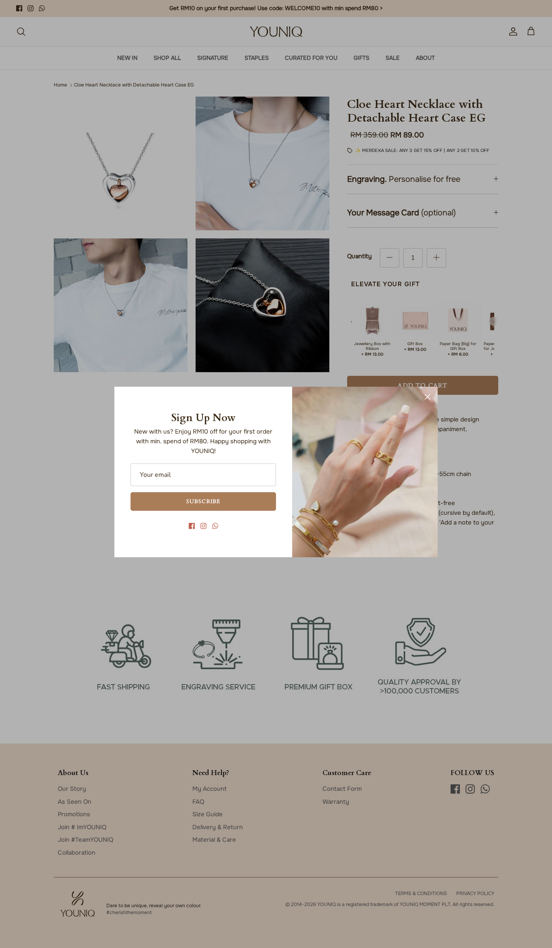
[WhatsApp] (215, 526)
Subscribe (203, 501)
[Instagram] (203, 526)
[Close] (427, 397)
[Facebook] (192, 526)
